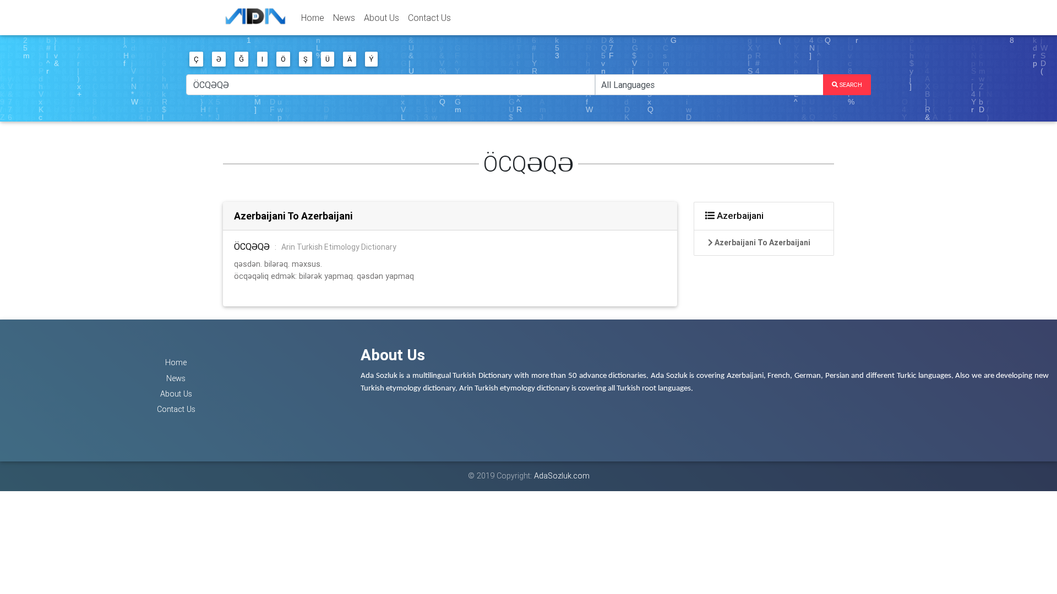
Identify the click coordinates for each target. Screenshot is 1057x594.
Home (312, 17)
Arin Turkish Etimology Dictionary (338, 247)
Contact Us (429, 17)
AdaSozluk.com (562, 476)
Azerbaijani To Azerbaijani (293, 216)
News (344, 17)
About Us (381, 17)
